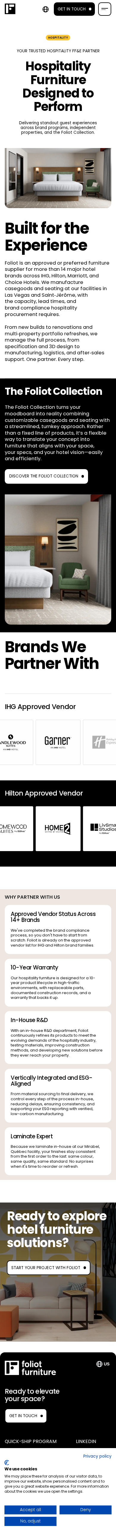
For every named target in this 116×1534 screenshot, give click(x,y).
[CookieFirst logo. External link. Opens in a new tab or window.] (6, 1462)
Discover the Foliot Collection (43, 476)
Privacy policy (97, 1456)
